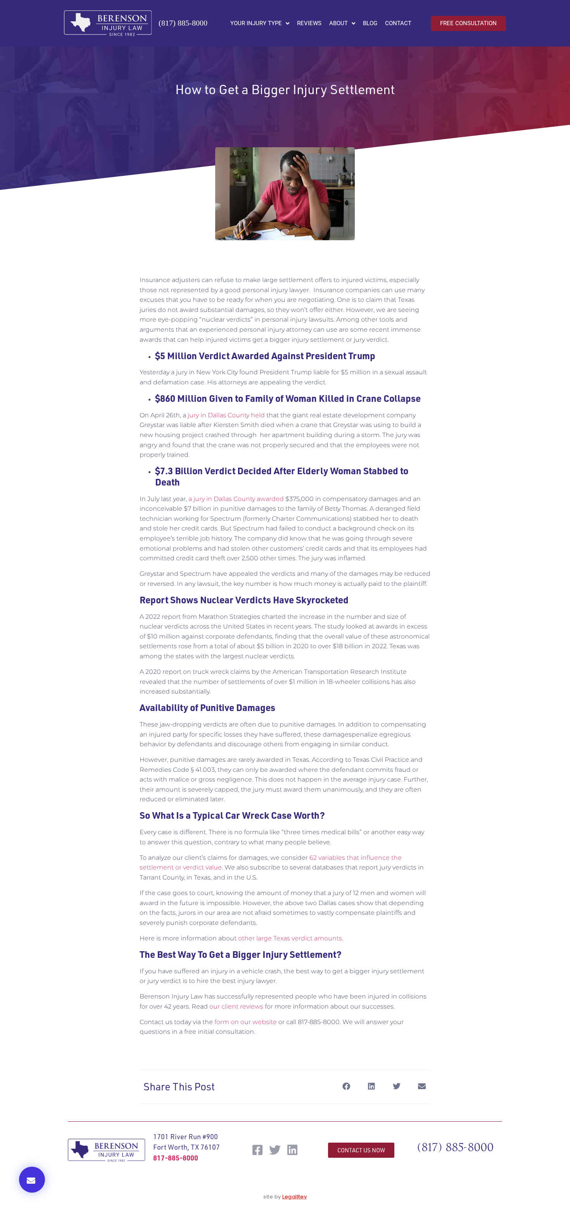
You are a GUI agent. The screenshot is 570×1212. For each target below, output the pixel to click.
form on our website (245, 1022)
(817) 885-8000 (183, 23)
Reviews (309, 23)
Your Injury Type (256, 23)
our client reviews (236, 1006)
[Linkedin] (292, 1150)
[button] (32, 1180)
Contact (398, 23)
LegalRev (294, 1196)
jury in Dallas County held (225, 415)
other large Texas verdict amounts (290, 938)
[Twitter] (275, 1150)
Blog (370, 23)
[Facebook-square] (257, 1150)
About (338, 23)
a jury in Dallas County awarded (236, 499)
